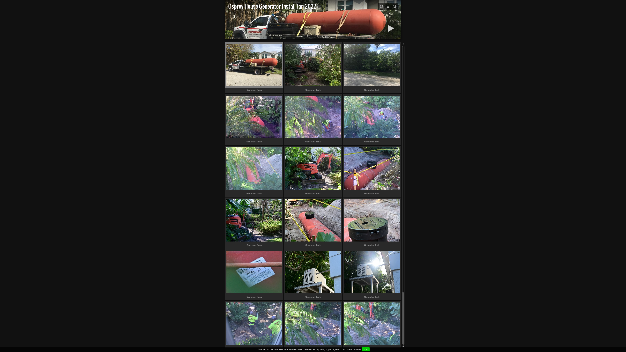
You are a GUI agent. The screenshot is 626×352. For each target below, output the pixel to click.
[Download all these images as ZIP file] (388, 6)
